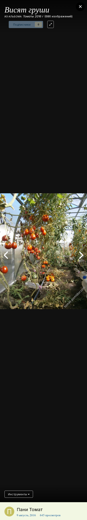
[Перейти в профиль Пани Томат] (9, 511)
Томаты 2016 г (33, 16)
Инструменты (18, 494)
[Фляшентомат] (5, 255)
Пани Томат (30, 509)
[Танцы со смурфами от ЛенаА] (81, 255)
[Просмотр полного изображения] (50, 24)
